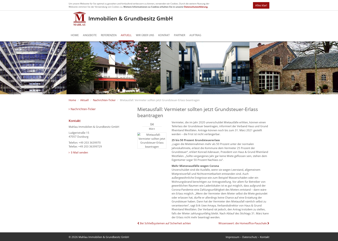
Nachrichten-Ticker (104, 100)
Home (75, 35)
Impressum (232, 237)
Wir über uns (145, 35)
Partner (179, 35)
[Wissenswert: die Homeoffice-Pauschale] (268, 223)
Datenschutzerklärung (196, 6)
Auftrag (195, 35)
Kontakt (164, 35)
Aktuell (126, 35)
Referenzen (109, 35)
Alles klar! (261, 5)
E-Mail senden (79, 152)
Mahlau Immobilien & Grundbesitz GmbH (104, 237)
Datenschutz (249, 237)
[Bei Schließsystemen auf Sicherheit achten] (138, 223)
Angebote (90, 35)
